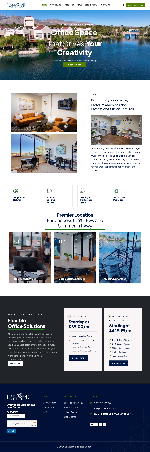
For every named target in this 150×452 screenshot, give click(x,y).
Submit (11, 431)
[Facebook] (92, 424)
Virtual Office (71, 407)
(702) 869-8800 (102, 403)
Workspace (55, 5)
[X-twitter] (96, 424)
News (79, 5)
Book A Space (49, 403)
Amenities (69, 5)
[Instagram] (100, 424)
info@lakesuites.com (105, 408)
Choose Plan (78, 358)
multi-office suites (101, 155)
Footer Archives (12, 434)
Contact (105, 5)
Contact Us (48, 407)
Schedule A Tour (74, 65)
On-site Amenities (73, 402)
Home (44, 5)
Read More (15, 363)
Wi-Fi (45, 412)
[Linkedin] (104, 424)
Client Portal (91, 5)
